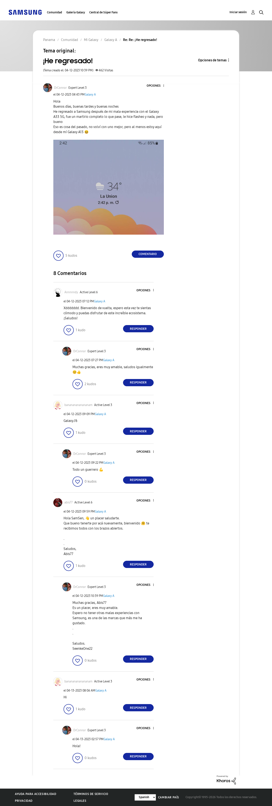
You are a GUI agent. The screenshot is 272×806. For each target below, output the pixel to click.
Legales (80, 801)
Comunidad (54, 12)
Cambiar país (168, 797)
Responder (138, 329)
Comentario (148, 254)
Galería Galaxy (75, 12)
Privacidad (24, 801)
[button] (156, 86)
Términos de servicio (91, 794)
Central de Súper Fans (103, 12)
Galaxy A (90, 94)
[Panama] (25, 12)
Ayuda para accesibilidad (35, 794)
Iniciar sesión (238, 12)
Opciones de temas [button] (212, 60)
